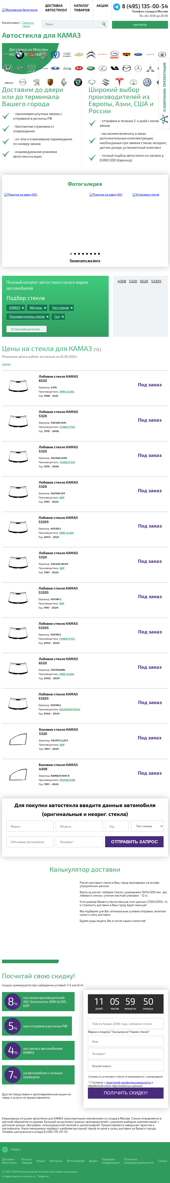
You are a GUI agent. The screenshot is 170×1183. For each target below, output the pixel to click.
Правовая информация (111, 1161)
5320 (133, 281)
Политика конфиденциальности (139, 1161)
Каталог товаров (82, 7)
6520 (144, 281)
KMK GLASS (67, 391)
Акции (102, 5)
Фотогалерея (76, 1161)
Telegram (43, 1176)
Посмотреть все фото (85, 260)
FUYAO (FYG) (67, 426)
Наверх (15, 1149)
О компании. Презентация (164, 87)
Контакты (140, 24)
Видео (93, 1161)
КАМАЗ (6, 364)
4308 (122, 281)
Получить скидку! (126, 1092)
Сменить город (28, 24)
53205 (156, 281)
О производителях (25, 329)
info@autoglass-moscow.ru (19, 1176)
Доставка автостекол (9, 1161)
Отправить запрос (134, 841)
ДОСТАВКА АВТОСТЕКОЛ (56, 7)
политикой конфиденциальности (128, 1082)
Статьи (162, 1161)
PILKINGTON (67, 779)
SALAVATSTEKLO (69, 709)
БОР (62, 497)
